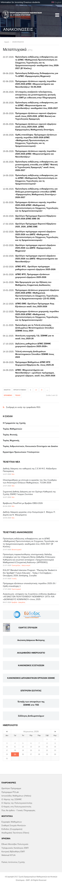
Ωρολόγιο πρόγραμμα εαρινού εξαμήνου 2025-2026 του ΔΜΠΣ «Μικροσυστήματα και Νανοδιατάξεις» (36, 259)
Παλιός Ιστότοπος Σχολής (13, 862)
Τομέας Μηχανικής (11, 440)
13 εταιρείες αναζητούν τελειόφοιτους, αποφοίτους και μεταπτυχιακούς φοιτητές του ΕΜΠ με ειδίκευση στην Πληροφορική (35, 95)
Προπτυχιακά (16, 589)
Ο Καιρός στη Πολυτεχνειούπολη (16, 806)
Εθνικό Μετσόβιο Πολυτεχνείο (14, 844)
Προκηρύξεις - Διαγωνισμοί (21, 565)
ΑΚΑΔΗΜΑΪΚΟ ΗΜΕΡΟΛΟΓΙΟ (31, 653)
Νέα (13, 474)
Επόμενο (8, 395)
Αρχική (6, 42)
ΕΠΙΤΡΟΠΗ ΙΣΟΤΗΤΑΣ (31, 690)
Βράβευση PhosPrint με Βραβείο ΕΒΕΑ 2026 (23, 503)
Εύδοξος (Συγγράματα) (11, 829)
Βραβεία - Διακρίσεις (18, 602)
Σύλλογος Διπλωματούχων (31, 716)
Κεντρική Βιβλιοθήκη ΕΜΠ (13, 851)
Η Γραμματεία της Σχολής (14, 423)
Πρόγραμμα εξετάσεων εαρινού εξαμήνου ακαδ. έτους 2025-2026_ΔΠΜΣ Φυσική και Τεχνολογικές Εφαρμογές (35, 116)
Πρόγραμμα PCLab (10, 792)
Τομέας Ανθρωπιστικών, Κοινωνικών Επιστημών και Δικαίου (30, 446)
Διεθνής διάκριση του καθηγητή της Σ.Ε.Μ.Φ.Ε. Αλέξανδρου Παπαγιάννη (30, 469)
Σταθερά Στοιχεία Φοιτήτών (13, 825)
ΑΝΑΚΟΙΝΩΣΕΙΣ (18, 42)
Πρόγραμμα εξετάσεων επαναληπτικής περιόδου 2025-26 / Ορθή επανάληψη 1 (29, 584)
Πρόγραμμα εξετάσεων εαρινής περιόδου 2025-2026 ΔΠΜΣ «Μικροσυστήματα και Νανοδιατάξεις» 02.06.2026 (35, 84)
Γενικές (14, 578)
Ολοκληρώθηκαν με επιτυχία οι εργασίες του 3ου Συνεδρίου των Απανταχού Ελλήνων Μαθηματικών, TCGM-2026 (30, 481)
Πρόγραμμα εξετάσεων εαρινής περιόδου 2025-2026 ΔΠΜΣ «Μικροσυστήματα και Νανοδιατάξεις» (35, 154)
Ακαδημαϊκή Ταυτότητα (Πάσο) (15, 833)
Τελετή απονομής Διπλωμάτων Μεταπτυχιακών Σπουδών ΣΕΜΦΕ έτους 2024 (34, 354)
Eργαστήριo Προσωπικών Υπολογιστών (21, 452)
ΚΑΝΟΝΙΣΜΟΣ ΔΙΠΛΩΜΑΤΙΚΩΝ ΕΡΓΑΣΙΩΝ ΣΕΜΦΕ (31, 678)
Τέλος (17, 395)
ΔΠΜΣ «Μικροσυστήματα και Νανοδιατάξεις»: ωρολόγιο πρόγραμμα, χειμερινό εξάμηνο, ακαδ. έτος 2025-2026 (35, 373)
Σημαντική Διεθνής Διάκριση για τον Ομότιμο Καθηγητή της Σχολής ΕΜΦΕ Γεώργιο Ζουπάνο (29, 492)
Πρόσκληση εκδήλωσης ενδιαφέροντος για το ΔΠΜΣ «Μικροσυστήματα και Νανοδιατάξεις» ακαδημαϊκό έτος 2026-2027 (36, 105)
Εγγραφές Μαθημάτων (11, 822)
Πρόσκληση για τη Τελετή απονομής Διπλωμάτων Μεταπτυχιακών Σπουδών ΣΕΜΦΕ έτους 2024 (34, 328)
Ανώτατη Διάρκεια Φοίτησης (31, 640)
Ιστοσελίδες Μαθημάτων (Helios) (16, 796)
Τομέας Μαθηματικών (12, 429)
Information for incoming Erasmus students (20, 2)
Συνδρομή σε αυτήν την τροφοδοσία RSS (31, 404)
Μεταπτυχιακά (16, 549)
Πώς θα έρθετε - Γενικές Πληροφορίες (18, 810)
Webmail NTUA (8, 855)
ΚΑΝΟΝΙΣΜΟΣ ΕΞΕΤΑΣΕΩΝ (31, 665)
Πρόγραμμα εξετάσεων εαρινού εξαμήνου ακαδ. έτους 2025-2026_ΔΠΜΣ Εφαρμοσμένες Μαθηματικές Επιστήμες (35, 127)
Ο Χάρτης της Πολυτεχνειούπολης (16, 803)
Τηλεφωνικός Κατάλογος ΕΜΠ (15, 848)
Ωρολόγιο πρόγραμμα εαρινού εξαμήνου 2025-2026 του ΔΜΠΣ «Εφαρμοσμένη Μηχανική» (35, 248)
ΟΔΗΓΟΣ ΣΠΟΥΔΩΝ (27, 627)
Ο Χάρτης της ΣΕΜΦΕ (11, 799)
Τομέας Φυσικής (10, 435)
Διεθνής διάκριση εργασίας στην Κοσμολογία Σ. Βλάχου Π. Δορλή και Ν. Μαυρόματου (29, 513)
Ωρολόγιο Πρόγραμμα (11, 788)
